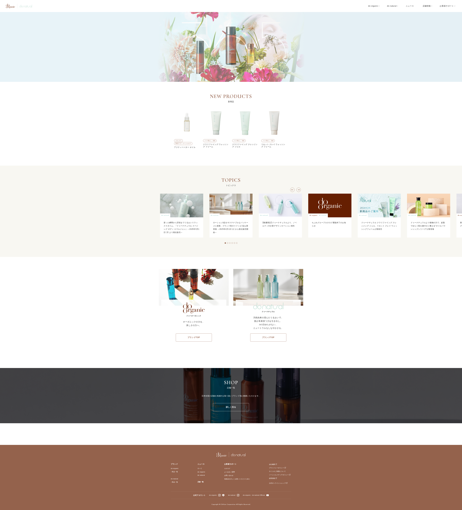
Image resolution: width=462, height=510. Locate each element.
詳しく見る (231, 407)
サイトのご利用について (277, 471)
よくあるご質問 (229, 472)
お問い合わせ (228, 475)
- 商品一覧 (174, 472)
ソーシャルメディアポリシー (279, 475)
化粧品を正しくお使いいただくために (237, 479)
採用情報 (272, 478)
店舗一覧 (201, 482)
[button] (230, 76)
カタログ (227, 468)
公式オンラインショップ (277, 483)
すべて (200, 468)
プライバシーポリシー (276, 468)
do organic (175, 468)
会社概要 (272, 464)
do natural (174, 479)
